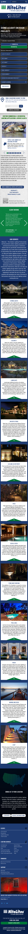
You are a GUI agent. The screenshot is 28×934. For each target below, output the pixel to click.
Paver (14, 662)
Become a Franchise (5, 861)
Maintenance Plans (14, 194)
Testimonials (4, 836)
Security (14, 340)
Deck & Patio (14, 543)
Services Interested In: (7, 50)
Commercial (15, 44)
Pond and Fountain (14, 583)
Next (23, 153)
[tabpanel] (14, 136)
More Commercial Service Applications (12, 187)
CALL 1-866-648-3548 (15, 15)
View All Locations (14, 110)
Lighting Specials (5, 834)
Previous (4, 153)
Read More (4, 899)
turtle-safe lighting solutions (15, 147)
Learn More (7, 815)
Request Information (18, 815)
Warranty (14, 190)
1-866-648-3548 (14, 920)
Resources (3, 863)
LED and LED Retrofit (14, 464)
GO (21, 106)
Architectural (14, 421)
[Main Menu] (1, 1)
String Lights (14, 301)
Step (14, 745)
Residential (14, 47)
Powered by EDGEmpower (16, 930)
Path (14, 504)
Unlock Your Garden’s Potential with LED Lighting (14, 895)
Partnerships (14, 192)
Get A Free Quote (14, 17)
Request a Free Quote (14, 923)
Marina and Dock (14, 702)
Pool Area (14, 623)
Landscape (14, 380)
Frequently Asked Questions (7, 873)
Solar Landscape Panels (6, 853)
